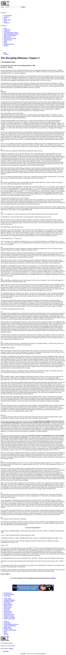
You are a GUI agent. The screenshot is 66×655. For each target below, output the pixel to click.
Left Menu (3, 25)
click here (53, 578)
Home (5, 28)
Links (5, 41)
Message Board (8, 39)
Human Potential (8, 604)
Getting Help (7, 29)
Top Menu (3, 12)
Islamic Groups (8, 605)
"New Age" (7, 610)
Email (6, 54)
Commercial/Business (9, 600)
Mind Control (7, 37)
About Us (6, 17)
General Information (9, 594)
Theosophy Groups (9, 615)
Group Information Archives (11, 32)
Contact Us (7, 22)
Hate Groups (7, 602)
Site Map (6, 634)
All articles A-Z (8, 593)
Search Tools (7, 595)
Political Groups (8, 611)
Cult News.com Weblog (10, 38)
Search (23, 7)
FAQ (5, 18)
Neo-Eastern (7, 608)
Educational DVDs (9, 44)
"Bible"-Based (7, 598)
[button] (7, 12)
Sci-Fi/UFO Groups (9, 614)
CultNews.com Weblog (10, 630)
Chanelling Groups (9, 601)
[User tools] (1, 50)
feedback (11, 648)
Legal (5, 21)
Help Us (6, 45)
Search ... (3, 7)
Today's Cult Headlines (10, 35)
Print (5, 52)
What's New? (7, 19)
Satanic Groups (8, 613)
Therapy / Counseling (9, 617)
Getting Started (8, 15)
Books (5, 42)
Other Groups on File (9, 618)
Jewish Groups (7, 607)
